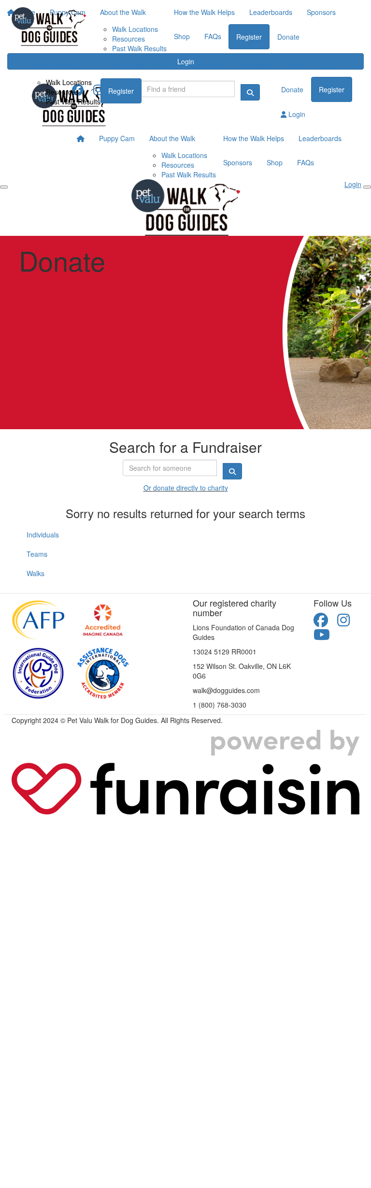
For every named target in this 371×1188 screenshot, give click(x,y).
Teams (37, 554)
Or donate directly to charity (185, 488)
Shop (275, 162)
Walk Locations (69, 82)
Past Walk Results (73, 101)
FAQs (292, 65)
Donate (327, 66)
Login (295, 114)
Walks (35, 573)
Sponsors (255, 65)
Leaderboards (204, 65)
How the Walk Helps (138, 65)
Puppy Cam (117, 138)
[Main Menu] (4, 187)
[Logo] (48, 26)
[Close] (367, 187)
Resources (62, 92)
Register (121, 91)
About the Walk (57, 65)
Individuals (43, 534)
